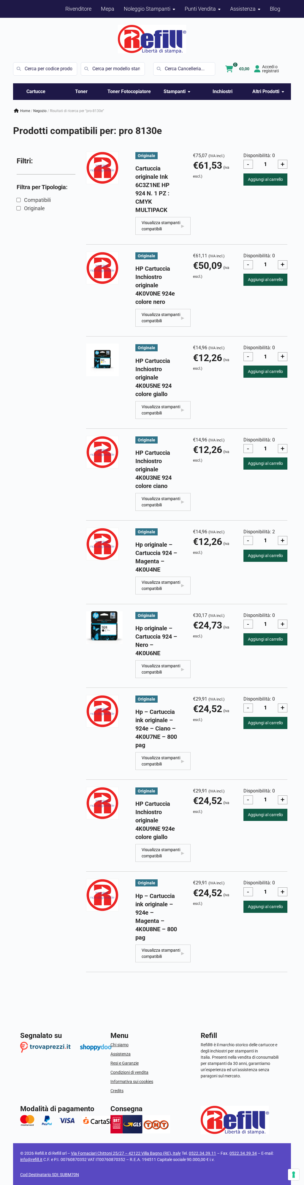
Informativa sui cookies (131, 1081)
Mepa (107, 9)
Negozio (40, 111)
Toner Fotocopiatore (129, 91)
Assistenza (120, 1054)
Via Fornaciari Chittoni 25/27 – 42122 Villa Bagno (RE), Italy (126, 1153)
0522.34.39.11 (202, 1153)
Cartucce (35, 91)
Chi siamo (119, 1044)
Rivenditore (78, 9)
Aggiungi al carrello (265, 179)
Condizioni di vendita (129, 1072)
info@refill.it (31, 1159)
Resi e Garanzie (124, 1063)
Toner (81, 91)
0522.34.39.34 (243, 1153)
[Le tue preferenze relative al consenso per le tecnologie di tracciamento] (293, 1174)
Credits (117, 1090)
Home (25, 111)
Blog (275, 9)
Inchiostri (222, 91)
